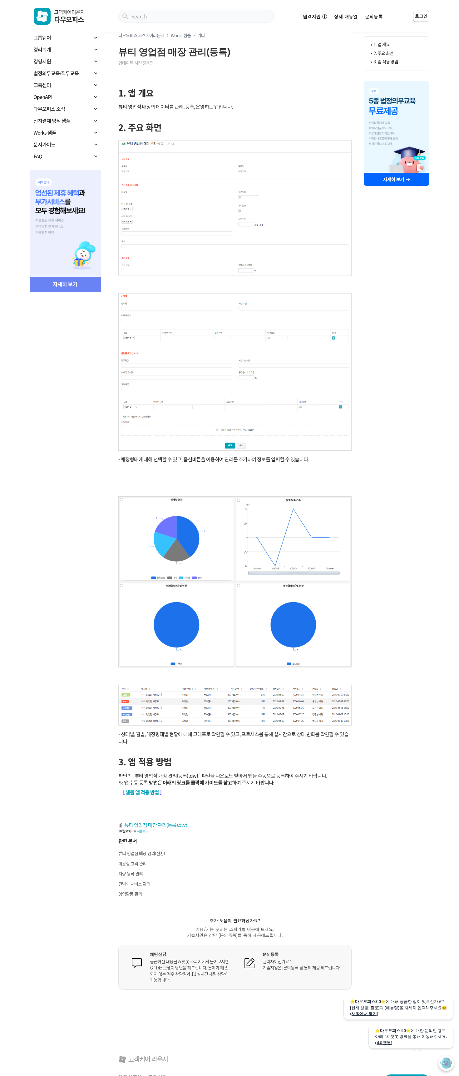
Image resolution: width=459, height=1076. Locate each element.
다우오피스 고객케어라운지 (141, 35)
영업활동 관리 (130, 894)
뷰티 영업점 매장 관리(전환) (141, 853)
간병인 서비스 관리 (134, 884)
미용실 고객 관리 (132, 863)
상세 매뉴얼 (346, 16)
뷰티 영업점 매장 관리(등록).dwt (155, 825)
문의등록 (374, 16)
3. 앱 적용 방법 (385, 62)
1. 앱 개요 (381, 44)
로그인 (421, 16)
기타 (201, 35)
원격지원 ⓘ (315, 16)
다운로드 (142, 830)
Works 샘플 (181, 35)
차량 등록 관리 (130, 873)
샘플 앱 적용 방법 (142, 792)
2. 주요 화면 (383, 53)
